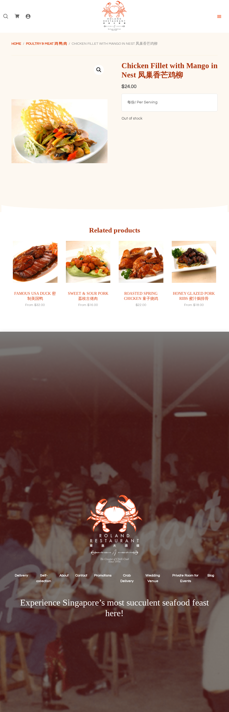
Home (16, 44)
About (64, 575)
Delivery (21, 575)
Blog (210, 575)
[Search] (5, 16)
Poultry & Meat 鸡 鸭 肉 (46, 44)
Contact (81, 575)
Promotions (102, 575)
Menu (219, 16)
